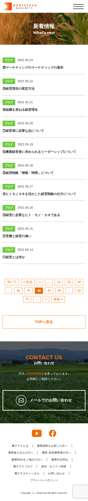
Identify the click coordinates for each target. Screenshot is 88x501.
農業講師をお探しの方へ (52, 445)
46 (18, 290)
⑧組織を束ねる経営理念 (20, 109)
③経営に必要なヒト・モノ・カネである (31, 215)
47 (28, 290)
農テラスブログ (23, 466)
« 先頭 (27, 282)
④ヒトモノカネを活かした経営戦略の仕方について (39, 194)
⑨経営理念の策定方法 (19, 88)
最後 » (58, 299)
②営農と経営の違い (17, 236)
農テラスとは (20, 445)
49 (49, 290)
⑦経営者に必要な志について (23, 130)
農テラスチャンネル (27, 473)
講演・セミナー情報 (53, 466)
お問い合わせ (56, 473)
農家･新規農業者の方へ (56, 452)
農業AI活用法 (59, 459)
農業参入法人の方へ (20, 452)
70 (27, 299)
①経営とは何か (14, 257)
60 (79, 290)
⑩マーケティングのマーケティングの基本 (33, 67)
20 (69, 282)
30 (79, 282)
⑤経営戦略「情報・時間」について (28, 173)
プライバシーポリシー (44, 480)
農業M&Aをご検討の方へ (27, 459)
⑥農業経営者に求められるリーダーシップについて (39, 151)
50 (59, 290)
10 (58, 282)
